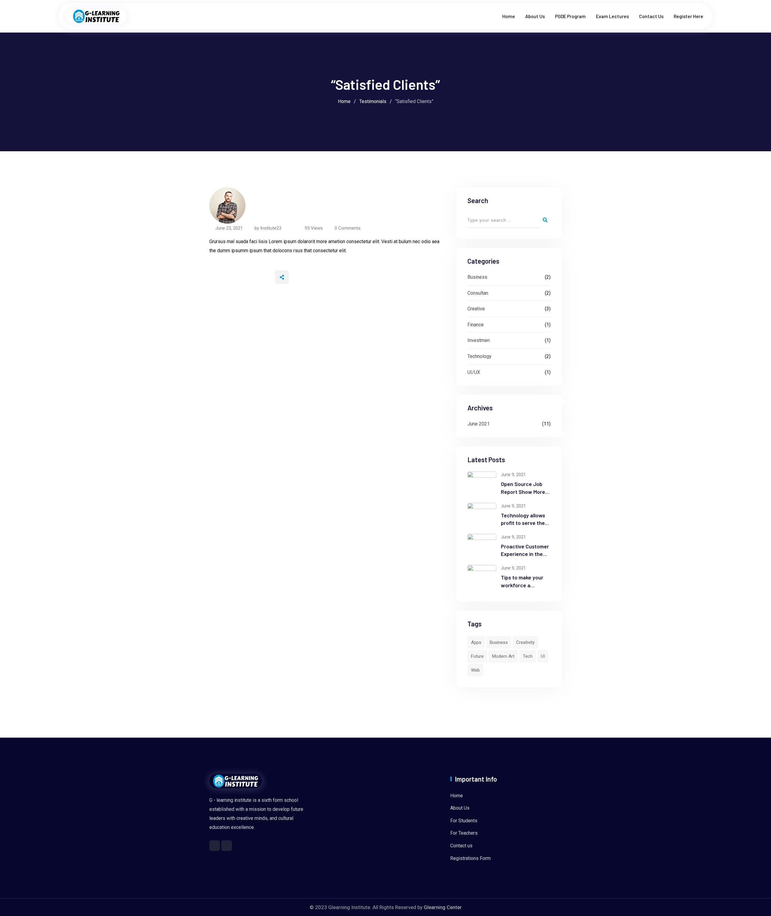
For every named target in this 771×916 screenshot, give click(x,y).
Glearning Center (443, 907)
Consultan (477, 293)
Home (508, 16)
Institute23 (270, 228)
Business (477, 277)
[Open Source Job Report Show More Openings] (481, 483)
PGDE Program (570, 16)
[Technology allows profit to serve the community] (481, 514)
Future (477, 656)
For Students (463, 820)
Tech (527, 656)
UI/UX (473, 372)
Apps (476, 642)
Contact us (461, 846)
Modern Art (503, 656)
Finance (475, 325)
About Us (535, 16)
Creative (476, 309)
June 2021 (478, 424)
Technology (479, 356)
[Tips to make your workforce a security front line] (481, 576)
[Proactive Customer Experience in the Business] (481, 545)
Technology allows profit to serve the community (523, 523)
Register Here (688, 16)
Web (475, 670)
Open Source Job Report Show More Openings (523, 491)
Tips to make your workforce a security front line (522, 585)
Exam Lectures (612, 16)
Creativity (525, 642)
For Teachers (464, 833)
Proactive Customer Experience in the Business (525, 554)
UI (543, 656)
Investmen (478, 340)
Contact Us (651, 16)
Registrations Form (470, 858)
